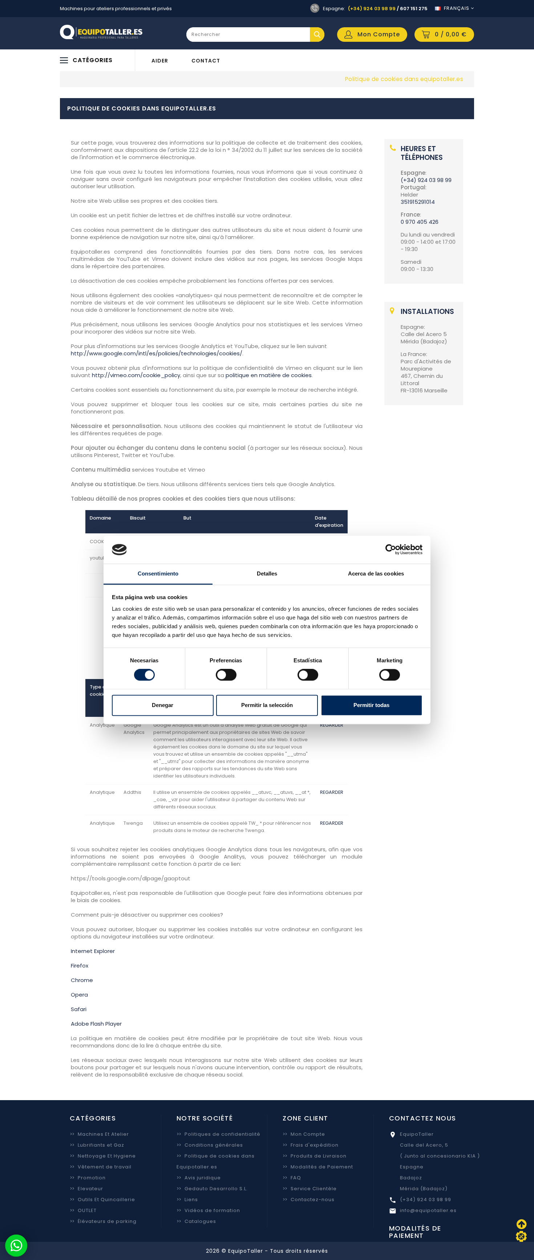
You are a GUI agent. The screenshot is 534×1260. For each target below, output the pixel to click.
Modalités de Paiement (318, 1166)
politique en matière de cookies (269, 375)
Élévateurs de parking (103, 1221)
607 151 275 (414, 8)
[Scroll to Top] (521, 1236)
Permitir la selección (267, 705)
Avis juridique (199, 1177)
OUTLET (83, 1210)
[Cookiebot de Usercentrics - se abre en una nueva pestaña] (390, 549)
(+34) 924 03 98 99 (372, 8)
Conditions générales (210, 1145)
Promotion (88, 1177)
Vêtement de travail (101, 1166)
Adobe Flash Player (96, 1023)
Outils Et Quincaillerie (102, 1199)
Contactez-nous (309, 1199)
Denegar (162, 705)
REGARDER (331, 725)
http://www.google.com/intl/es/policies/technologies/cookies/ (156, 353)
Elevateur (86, 1188)
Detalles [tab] (267, 573)
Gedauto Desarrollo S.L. (212, 1188)
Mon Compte (304, 1134)
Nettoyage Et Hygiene (103, 1155)
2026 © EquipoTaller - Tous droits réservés (267, 1251)
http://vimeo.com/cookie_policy (136, 375)
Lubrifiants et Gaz (97, 1145)
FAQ (292, 1177)
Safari (78, 1009)
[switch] (226, 675)
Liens (187, 1199)
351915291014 (418, 202)
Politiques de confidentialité (218, 1134)
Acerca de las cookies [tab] (376, 573)
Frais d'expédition (311, 1145)
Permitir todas (371, 705)
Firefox (79, 965)
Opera (79, 994)
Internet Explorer (93, 951)
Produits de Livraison (315, 1155)
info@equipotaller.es (428, 1210)
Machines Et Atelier (99, 1134)
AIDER (159, 60)
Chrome (82, 980)
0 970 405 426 (419, 222)
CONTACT (205, 60)
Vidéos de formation (208, 1210)
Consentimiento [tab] (158, 573)
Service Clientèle (310, 1188)
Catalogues (196, 1221)
